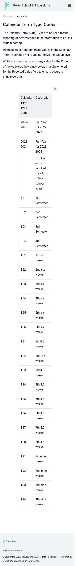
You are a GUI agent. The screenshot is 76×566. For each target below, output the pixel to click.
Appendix (22, 16)
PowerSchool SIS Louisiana (31, 5)
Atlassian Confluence (28, 561)
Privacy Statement (12, 550)
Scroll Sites (9, 561)
